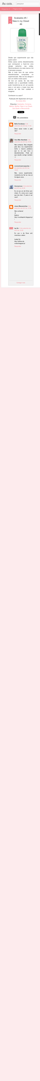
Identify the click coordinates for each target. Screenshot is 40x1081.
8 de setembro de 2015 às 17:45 (22, 125)
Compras (28, 104)
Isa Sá (16, 228)
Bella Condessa (19, 124)
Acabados (20, 104)
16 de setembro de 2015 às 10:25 (22, 229)
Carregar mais (21, 283)
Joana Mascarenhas (20, 206)
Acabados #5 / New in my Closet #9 (21, 21)
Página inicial (17, 9)
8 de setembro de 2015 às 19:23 (22, 168)
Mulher (17, 106)
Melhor (11, 106)
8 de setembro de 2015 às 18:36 (22, 141)
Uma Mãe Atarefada (20, 140)
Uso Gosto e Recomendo (20, 108)
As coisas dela (21, 101)
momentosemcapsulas (21, 166)
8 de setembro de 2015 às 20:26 (23, 187)
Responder (17, 134)
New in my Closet (26, 106)
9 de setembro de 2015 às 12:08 (22, 207)
